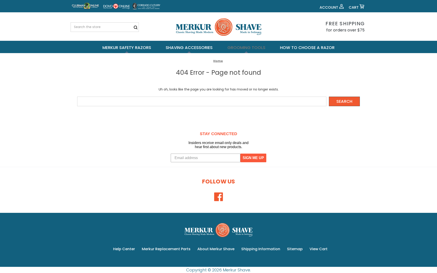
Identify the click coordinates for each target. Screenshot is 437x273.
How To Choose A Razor (307, 47)
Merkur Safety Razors (126, 47)
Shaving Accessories (189, 47)
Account (329, 7)
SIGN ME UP (253, 158)
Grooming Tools (246, 47)
